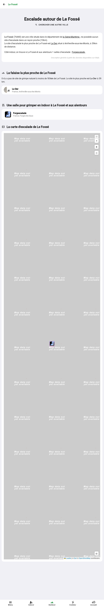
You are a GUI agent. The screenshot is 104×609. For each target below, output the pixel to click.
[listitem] (52, 114)
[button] (52, 343)
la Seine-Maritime (71, 37)
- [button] (97, 140)
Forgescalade (78, 52)
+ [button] (97, 136)
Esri (75, 558)
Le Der (54, 43)
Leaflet (68, 558)
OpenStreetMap (84, 558)
